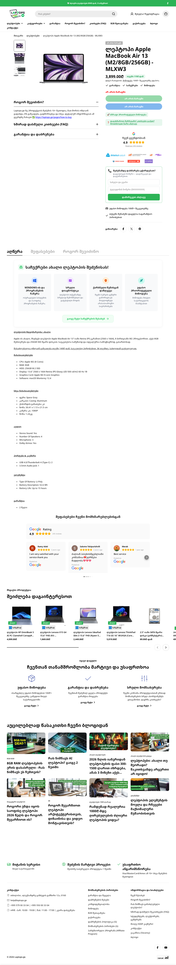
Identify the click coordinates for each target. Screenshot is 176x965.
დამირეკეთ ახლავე (134, 197)
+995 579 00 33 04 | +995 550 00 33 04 (29, 905)
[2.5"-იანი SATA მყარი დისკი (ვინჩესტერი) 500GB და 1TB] (154, 562)
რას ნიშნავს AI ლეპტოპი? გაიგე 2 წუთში (63, 708)
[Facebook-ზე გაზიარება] (123, 229)
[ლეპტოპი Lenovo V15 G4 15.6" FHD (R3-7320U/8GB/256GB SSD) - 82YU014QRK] (54, 562)
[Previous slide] (157, 593)
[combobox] (76, 14)
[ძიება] (113, 14)
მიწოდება (128, 80)
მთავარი (18, 35)
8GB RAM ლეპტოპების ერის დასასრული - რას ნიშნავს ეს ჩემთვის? (26, 713)
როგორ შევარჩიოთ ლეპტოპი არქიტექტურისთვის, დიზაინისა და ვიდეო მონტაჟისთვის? (65, 760)
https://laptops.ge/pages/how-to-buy (53, 117)
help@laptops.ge (18, 900)
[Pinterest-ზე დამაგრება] (140, 229)
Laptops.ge (20, 957)
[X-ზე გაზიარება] (131, 229)
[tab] (14, 252)
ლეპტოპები (33, 35)
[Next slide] (166, 593)
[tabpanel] (88, 384)
